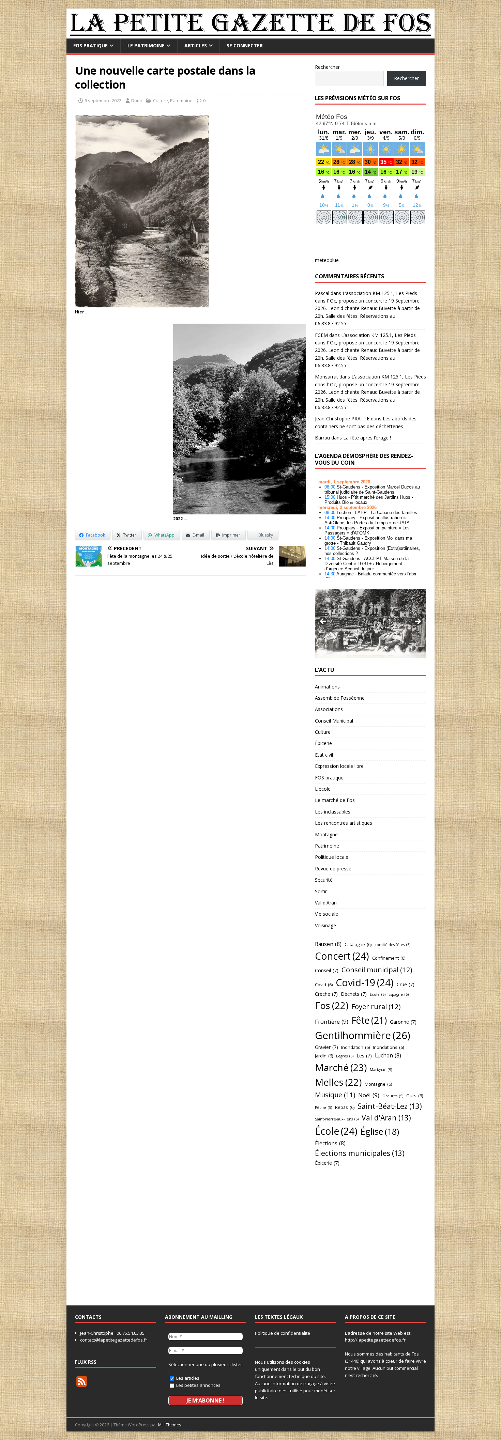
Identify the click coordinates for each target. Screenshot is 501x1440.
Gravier (326, 1047)
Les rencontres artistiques (343, 823)
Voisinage (325, 925)
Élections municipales (360, 1153)
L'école (323, 789)
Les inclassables (332, 811)
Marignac (381, 1069)
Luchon (388, 1055)
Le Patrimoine (146, 45)
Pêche (323, 1107)
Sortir (321, 891)
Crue (405, 984)
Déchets (354, 994)
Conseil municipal (376, 969)
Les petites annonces (198, 1385)
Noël (368, 1095)
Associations (329, 709)
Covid (324, 984)
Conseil (326, 970)
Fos (331, 1005)
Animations (327, 686)
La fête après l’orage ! (367, 437)
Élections (330, 1143)
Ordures (392, 1096)
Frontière (331, 1021)
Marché (341, 1067)
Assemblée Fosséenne (340, 698)
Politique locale (331, 857)
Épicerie (323, 743)
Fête (369, 1020)
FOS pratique (90, 45)
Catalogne (358, 944)
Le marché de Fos (335, 800)
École (336, 1131)
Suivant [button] (417, 622)
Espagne (399, 994)
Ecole (377, 994)
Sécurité (324, 880)
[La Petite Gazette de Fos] (250, 34)
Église (380, 1131)
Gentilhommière (362, 1035)
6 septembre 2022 (103, 100)
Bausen (328, 944)
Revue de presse (333, 868)
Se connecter (245, 45)
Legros (344, 1056)
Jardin (324, 1056)
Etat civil (324, 755)
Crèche (326, 994)
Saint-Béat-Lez (390, 1106)
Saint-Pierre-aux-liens (337, 1119)
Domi (136, 100)
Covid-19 (365, 982)
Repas (344, 1107)
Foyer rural (376, 1006)
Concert (342, 955)
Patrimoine (181, 100)
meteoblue (327, 260)
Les (364, 1055)
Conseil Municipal (334, 720)
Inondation (355, 1047)
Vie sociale (326, 914)
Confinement (388, 958)
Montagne (326, 834)
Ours (414, 1096)
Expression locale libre (339, 766)
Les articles (187, 1378)
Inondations (388, 1047)
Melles (338, 1082)
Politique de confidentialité (282, 1333)
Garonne (403, 1022)
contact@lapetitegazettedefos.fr (113, 1340)
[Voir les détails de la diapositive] (370, 623)
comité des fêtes (392, 944)
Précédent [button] (323, 622)
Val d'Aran (326, 902)
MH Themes (169, 1425)
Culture (160, 100)
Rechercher (327, 67)
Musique (335, 1094)
